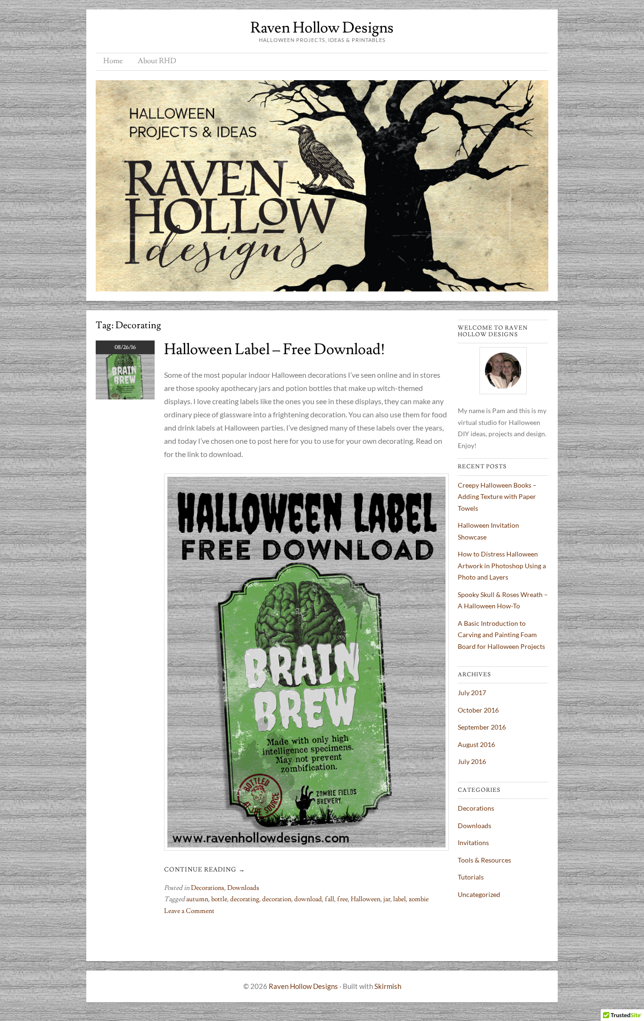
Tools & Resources (484, 860)
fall (329, 899)
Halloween (365, 899)
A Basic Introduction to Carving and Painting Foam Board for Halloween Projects (501, 634)
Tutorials (471, 877)
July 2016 (472, 761)
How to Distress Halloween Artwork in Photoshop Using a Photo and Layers (502, 565)
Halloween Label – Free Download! (274, 349)
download (308, 899)
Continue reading (204, 869)
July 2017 (472, 693)
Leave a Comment (189, 911)
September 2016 (482, 727)
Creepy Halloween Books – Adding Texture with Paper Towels (497, 496)
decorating (244, 899)
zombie (419, 899)
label (399, 899)
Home (113, 61)
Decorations (207, 888)
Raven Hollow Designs (322, 28)
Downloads (243, 888)
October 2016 (478, 710)
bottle (219, 899)
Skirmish (387, 986)
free (342, 899)
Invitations (473, 842)
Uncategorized (479, 894)
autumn (197, 899)
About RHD (157, 61)
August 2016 (476, 744)
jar (386, 899)
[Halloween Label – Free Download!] (125, 396)
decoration (276, 899)
